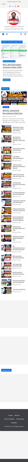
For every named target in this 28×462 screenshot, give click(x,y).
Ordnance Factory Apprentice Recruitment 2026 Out (19, 166)
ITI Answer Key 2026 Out (19, 289)
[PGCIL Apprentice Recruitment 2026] (6, 266)
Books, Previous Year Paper (9, 61)
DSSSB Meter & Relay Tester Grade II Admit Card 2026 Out (18, 128)
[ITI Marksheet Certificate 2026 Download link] (6, 202)
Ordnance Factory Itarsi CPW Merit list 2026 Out (19, 209)
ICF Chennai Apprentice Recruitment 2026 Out (19, 193)
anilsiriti (14, 116)
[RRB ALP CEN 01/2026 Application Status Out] (6, 176)
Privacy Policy (20, 419)
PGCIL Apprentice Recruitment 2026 (17, 265)
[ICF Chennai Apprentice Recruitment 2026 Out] (6, 194)
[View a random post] (25, 34)
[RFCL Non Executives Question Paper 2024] (14, 52)
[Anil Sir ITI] (3, 34)
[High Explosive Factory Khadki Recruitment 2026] (6, 239)
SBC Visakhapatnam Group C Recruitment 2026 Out (19, 248)
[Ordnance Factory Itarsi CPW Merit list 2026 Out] (6, 210)
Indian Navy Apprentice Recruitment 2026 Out (19, 281)
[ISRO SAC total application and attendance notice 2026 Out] (6, 140)
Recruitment (6, 107)
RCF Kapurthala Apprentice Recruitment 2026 (19, 184)
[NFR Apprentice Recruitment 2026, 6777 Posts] (6, 229)
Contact (10, 415)
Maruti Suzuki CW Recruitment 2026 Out (18, 273)
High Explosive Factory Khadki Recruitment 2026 (18, 238)
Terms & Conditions (9, 419)
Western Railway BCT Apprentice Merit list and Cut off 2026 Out (18, 218)
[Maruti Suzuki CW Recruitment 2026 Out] (6, 274)
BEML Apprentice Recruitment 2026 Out (18, 256)
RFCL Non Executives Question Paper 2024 (12, 65)
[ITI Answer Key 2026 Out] (6, 290)
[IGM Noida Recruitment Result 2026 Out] (6, 150)
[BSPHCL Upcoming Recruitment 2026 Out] (14, 98)
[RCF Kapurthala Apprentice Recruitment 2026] (6, 185)
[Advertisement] (14, 314)
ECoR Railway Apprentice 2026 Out (18, 157)
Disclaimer (14, 422)
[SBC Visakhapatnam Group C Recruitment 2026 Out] (6, 249)
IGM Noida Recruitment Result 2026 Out (19, 149)
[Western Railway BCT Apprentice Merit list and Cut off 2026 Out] (6, 219)
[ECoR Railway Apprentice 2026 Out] (6, 158)
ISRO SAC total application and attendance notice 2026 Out (19, 139)
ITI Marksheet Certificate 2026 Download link (19, 201)
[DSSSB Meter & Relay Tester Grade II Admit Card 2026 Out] (6, 129)
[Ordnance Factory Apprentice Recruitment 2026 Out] (6, 167)
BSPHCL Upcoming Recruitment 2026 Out (12, 111)
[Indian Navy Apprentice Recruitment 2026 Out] (6, 282)
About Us (17, 415)
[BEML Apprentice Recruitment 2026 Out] (6, 257)
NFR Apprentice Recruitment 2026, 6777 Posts (19, 228)
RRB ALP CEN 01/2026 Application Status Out (18, 175)
